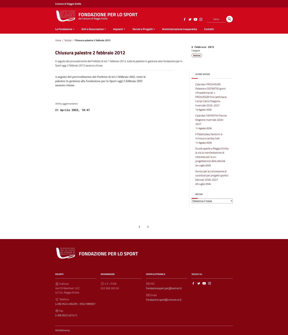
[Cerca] (229, 19)
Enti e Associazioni (93, 29)
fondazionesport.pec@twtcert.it (164, 288)
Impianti (118, 29)
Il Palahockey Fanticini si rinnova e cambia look (208, 138)
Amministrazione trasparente (179, 29)
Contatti (209, 29)
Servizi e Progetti (142, 29)
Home (58, 40)
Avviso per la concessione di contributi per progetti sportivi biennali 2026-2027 (211, 177)
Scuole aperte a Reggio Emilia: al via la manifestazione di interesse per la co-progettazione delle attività (212, 156)
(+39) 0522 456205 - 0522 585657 (75, 304)
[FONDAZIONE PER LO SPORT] (65, 16)
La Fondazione (63, 29)
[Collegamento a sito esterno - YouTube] (195, 19)
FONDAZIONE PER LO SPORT (108, 15)
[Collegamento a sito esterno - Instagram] (200, 19)
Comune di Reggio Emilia (68, 4)
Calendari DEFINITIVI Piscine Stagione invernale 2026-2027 (211, 122)
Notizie (67, 40)
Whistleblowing (62, 330)
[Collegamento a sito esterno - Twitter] (190, 19)
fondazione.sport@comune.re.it (164, 300)
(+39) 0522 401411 (66, 315)
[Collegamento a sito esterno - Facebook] (184, 19)
